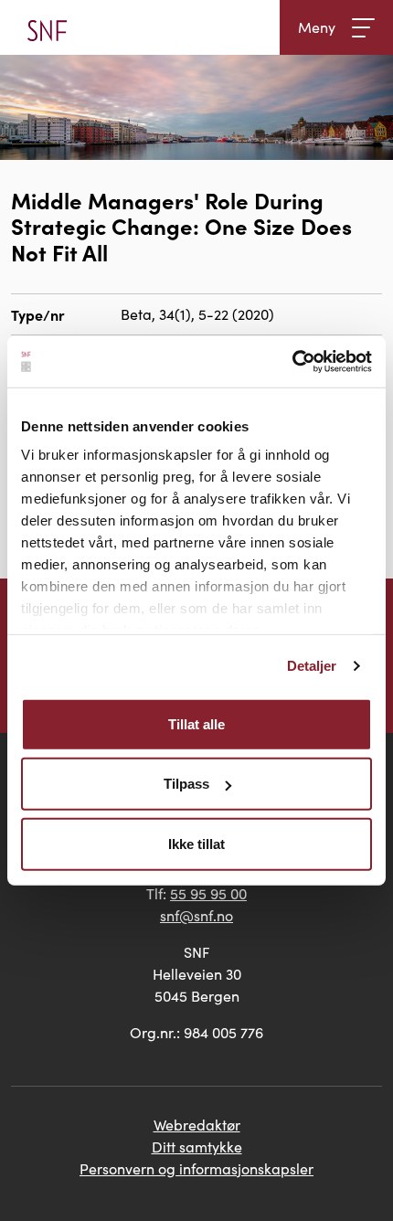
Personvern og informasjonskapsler (196, 1168)
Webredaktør (197, 1124)
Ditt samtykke (197, 1146)
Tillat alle (196, 723)
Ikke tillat (196, 843)
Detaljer (312, 666)
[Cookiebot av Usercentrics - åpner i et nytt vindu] (292, 362)
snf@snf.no (196, 915)
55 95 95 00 (208, 893)
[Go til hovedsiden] (47, 27)
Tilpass (186, 783)
